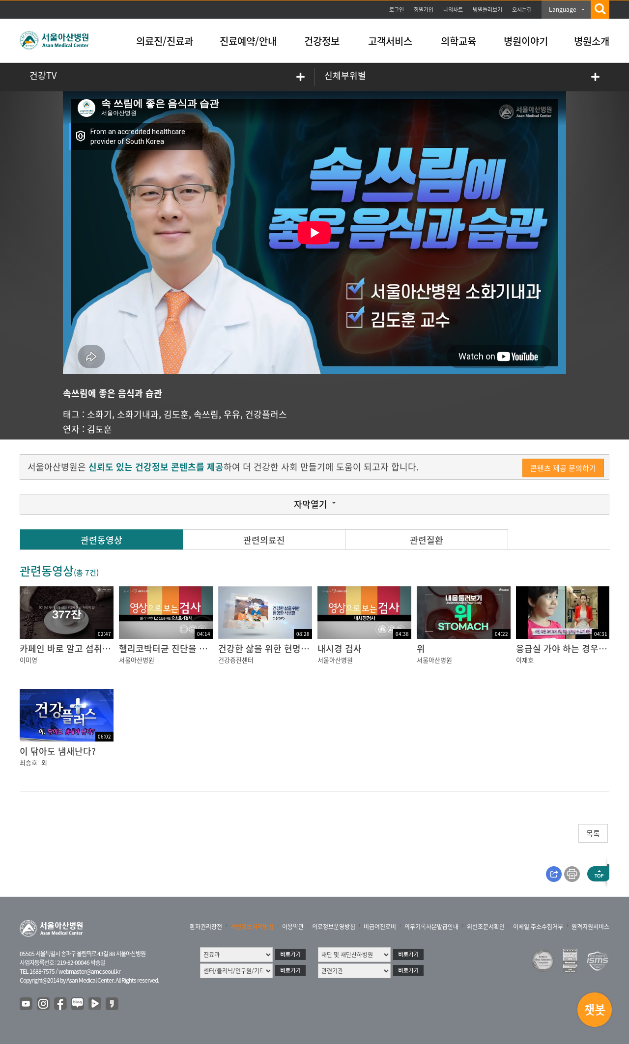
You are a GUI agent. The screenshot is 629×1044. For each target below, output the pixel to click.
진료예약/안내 (248, 41)
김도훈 (176, 414)
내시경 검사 (339, 648)
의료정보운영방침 (333, 926)
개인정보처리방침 (252, 926)
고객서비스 (390, 41)
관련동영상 (101, 540)
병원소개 (591, 41)
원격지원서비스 (590, 926)
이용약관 (293, 926)
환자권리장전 (206, 926)
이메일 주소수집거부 (538, 926)
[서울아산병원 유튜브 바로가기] (26, 1004)
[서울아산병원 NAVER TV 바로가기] (95, 1004)
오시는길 (522, 9)
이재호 (525, 659)
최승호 (28, 762)
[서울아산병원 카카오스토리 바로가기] (112, 1004)
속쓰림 (206, 414)
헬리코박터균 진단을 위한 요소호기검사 (193, 648)
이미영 (28, 659)
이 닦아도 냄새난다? (58, 751)
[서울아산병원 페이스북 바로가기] (61, 1004)
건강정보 (322, 41)
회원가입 (423, 9)
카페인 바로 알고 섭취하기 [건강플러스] (94, 648)
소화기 (99, 414)
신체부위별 (345, 75)
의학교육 (458, 41)
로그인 (396, 9)
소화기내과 (138, 414)
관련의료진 (264, 540)
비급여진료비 (380, 926)
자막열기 (310, 504)
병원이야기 (526, 41)
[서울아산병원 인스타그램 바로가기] (44, 1004)
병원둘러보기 (487, 9)
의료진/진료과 (164, 41)
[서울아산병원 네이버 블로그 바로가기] (78, 1004)
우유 (232, 414)
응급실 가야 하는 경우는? (563, 648)
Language (562, 9)
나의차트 (453, 9)
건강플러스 (266, 414)
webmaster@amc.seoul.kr (89, 971)
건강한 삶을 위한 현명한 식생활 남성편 (291, 648)
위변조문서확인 (486, 926)
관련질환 (426, 540)
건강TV (43, 75)
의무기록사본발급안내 (431, 926)
